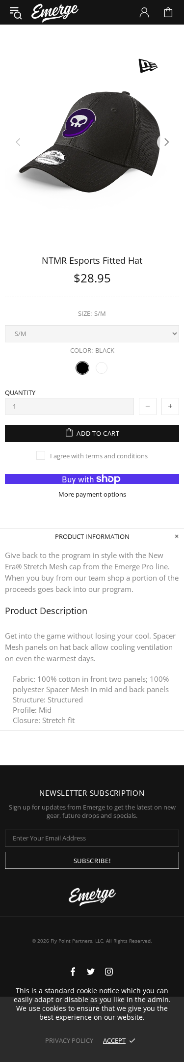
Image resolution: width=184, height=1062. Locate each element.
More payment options (92, 494)
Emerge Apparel (55, 12)
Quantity (20, 393)
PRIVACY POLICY (69, 1040)
